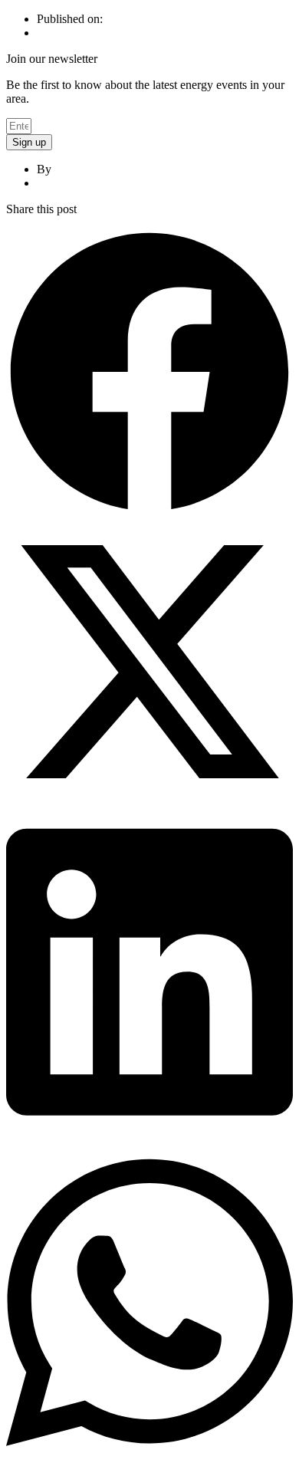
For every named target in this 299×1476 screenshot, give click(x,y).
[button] (149, 373)
